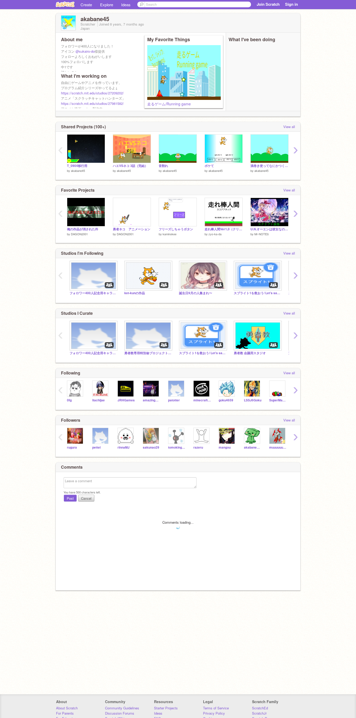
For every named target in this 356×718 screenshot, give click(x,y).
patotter (174, 400)
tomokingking (177, 447)
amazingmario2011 (151, 400)
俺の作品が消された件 (82, 229)
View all (289, 126)
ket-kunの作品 (134, 293)
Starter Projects (166, 707)
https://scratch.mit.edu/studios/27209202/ (92, 92)
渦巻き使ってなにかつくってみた (269, 166)
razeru (198, 447)
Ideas (126, 4)
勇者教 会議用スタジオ (250, 353)
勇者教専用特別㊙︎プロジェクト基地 (147, 353)
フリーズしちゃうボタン (176, 229)
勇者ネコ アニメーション (131, 229)
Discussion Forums (119, 713)
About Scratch (67, 707)
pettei (96, 447)
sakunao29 (151, 447)
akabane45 (78, 170)
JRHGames (126, 400)
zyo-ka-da (215, 234)
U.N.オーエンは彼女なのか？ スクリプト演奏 (269, 229)
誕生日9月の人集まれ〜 (195, 293)
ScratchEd (260, 707)
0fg (69, 400)
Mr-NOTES (261, 234)
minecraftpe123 (202, 400)
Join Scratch (268, 4)
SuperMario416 (278, 400)
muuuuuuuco (278, 447)
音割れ (163, 166)
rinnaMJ (124, 447)
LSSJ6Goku (252, 400)
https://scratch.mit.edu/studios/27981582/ (92, 103)
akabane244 (252, 447)
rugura (72, 447)
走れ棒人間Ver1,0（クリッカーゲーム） (224, 229)
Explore (106, 4)
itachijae (98, 400)
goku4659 (226, 400)
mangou (225, 447)
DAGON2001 (79, 234)
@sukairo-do (85, 51)
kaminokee (169, 234)
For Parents (65, 713)
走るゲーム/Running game (169, 103)
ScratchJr (259, 713)
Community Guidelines (122, 707)
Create (86, 4)
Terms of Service (216, 707)
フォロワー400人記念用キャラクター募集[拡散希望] (93, 293)
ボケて (209, 166)
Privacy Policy (214, 713)
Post (70, 498)
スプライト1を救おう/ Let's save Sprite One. (257, 293)
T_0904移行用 (77, 166)
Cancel (86, 498)
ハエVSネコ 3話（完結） (130, 166)
